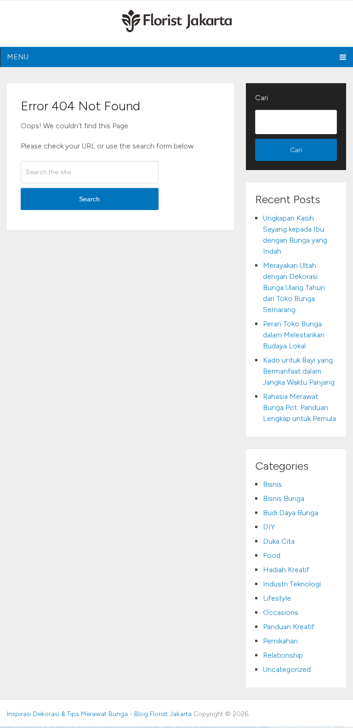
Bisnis (272, 484)
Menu (17, 56)
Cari (261, 97)
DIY (269, 527)
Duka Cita (279, 541)
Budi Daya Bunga (290, 512)
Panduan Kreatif (288, 626)
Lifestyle (277, 598)
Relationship (283, 655)
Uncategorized (287, 669)
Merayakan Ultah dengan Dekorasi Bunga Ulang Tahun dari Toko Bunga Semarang (294, 287)
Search (89, 199)
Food (271, 555)
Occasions (280, 612)
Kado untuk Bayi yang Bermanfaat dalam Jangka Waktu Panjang (299, 371)
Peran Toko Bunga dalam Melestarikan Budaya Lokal (294, 334)
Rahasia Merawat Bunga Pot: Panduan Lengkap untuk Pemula (299, 407)
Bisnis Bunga (283, 498)
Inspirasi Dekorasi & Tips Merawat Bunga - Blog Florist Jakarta (99, 714)
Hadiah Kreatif (286, 569)
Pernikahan (280, 641)
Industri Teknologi (292, 584)
